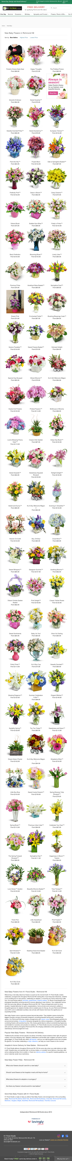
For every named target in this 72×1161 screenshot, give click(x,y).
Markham (8, 1100)
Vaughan (14, 1100)
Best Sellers (14, 37)
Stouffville (25, 1100)
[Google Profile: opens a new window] (67, 1136)
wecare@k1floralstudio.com (12, 1142)
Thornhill (47, 1100)
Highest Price (24, 37)
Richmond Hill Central (59, 1099)
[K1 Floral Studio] (12, 8)
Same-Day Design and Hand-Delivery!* (14, 1)
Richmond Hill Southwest (37, 1099)
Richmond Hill (13, 1099)
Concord (53, 1100)
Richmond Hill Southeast (36, 1100)
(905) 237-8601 (8, 1140)
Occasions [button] (18, 14)
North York (26, 1099)
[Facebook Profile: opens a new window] (63, 1136)
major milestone (33, 1041)
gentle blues (32, 1000)
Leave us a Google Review (59, 1140)
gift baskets (33, 1039)
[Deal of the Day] (56, 86)
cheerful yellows (42, 1000)
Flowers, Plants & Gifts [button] (58, 14)
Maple (19, 1100)
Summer (10, 14)
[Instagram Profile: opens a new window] (58, 1136)
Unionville (49, 1099)
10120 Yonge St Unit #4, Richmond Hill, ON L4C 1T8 (19, 1138)
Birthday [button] (27, 14)
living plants (22, 1021)
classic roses (45, 1019)
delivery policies (41, 1052)
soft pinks (25, 1000)
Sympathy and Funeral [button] (41, 14)
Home (3, 25)
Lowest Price (34, 37)
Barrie (20, 1099)
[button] (67, 1153)
